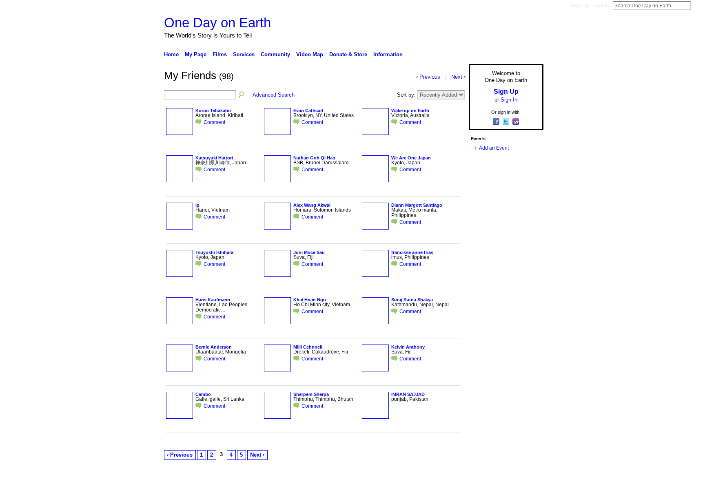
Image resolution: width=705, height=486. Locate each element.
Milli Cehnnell (307, 347)
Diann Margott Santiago (416, 205)
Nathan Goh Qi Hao (314, 157)
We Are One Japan (411, 157)
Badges (450, 476)
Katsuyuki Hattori (214, 157)
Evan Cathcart (308, 110)
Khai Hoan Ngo (309, 299)
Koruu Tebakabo (213, 110)
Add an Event (494, 148)
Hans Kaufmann (212, 299)
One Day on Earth (217, 22)
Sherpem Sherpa (311, 394)
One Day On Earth (228, 476)
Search (697, 5)
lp (197, 205)
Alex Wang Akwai (311, 205)
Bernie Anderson (213, 347)
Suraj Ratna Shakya (412, 299)
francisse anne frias (412, 252)
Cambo (203, 394)
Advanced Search (274, 95)
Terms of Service (525, 476)
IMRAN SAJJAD (408, 394)
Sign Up (580, 6)
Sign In (601, 6)
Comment (214, 122)
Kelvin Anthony (408, 347)
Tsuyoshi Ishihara (214, 252)
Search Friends (242, 95)
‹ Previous (180, 455)
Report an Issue (483, 476)
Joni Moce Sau (309, 252)
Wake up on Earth (410, 110)
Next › (257, 455)
